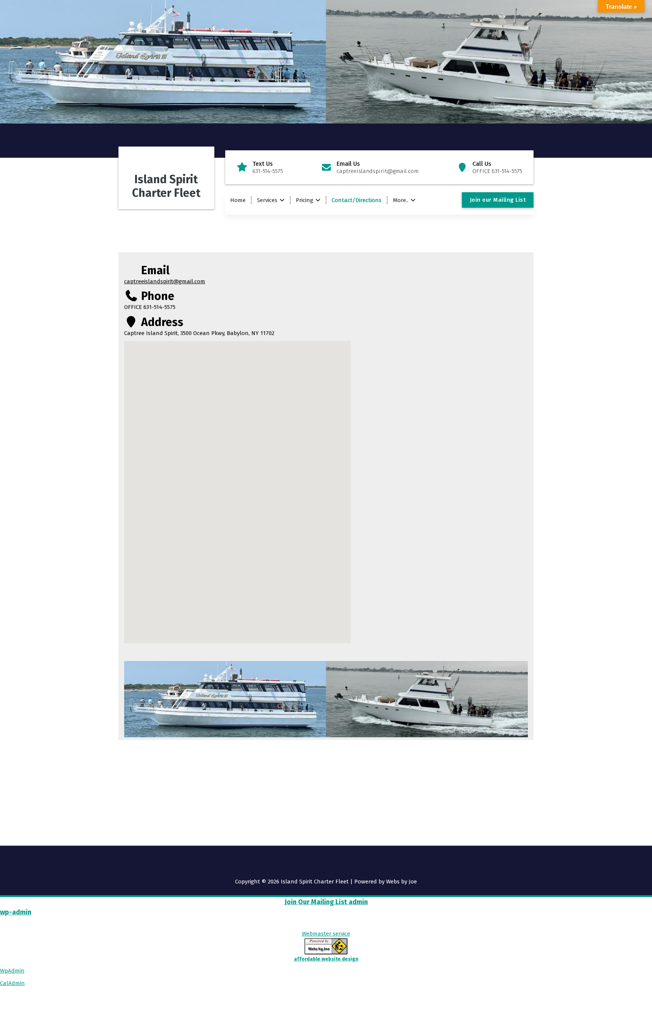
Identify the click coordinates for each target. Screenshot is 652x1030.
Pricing (304, 200)
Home (238, 200)
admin (357, 902)
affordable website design (326, 959)
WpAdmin (12, 970)
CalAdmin (12, 983)
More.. (400, 200)
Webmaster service (326, 933)
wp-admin (15, 912)
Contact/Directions (356, 200)
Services (267, 200)
